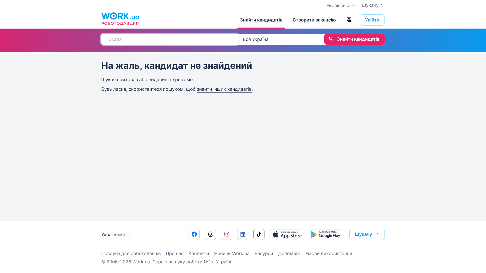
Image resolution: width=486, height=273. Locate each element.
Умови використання (329, 253)
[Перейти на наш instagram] (226, 234)
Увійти (372, 19)
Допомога (289, 253)
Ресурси (264, 253)
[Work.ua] (120, 18)
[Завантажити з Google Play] (326, 234)
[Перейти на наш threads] (210, 234)
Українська (113, 234)
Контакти (199, 253)
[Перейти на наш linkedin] (242, 234)
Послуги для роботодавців (131, 253)
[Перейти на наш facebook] (194, 234)
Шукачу (370, 5)
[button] (349, 20)
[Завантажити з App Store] (287, 234)
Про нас (175, 253)
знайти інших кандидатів (224, 89)
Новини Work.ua (232, 253)
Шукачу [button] (363, 234)
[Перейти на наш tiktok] (259, 234)
